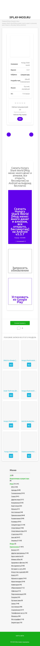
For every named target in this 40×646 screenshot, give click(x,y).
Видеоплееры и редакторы (19, 478)
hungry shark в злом (11, 451)
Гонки (13, 496)
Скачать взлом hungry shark (29, 451)
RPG (12, 487)
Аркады (14, 490)
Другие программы (18, 553)
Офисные (14, 591)
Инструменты (16, 566)
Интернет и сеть (17, 569)
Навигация (15, 584)
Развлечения (16, 518)
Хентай (13, 537)
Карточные (15, 506)
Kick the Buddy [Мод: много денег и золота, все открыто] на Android (29, 421)
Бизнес (13, 550)
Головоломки (16, 493)
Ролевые (14, 521)
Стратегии (15, 534)
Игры (11, 484)
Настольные (15, 512)
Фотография (15, 619)
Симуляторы (25, 74)
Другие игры (15, 499)
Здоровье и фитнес (18, 562)
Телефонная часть (17, 613)
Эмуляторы (15, 622)
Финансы (14, 616)
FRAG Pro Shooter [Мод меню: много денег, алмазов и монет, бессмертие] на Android (11, 360)
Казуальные (15, 503)
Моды (12, 544)
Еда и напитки (16, 556)
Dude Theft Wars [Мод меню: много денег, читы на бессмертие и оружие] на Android (11, 391)
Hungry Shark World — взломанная (29, 391)
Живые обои (15, 559)
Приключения (16, 515)
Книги (13, 575)
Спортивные (15, 528)
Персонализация (17, 594)
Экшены (14, 540)
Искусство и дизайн (18, 572)
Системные (15, 607)
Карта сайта (20, 635)
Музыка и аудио (17, 578)
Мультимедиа (16, 581)
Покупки (14, 597)
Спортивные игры (17, 531)
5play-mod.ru (19, 17)
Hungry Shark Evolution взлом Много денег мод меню (29, 360)
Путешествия (16, 600)
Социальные (15, 610)
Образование (16, 588)
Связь (13, 603)
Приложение (14, 547)
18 (10, 475)
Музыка (14, 509)
